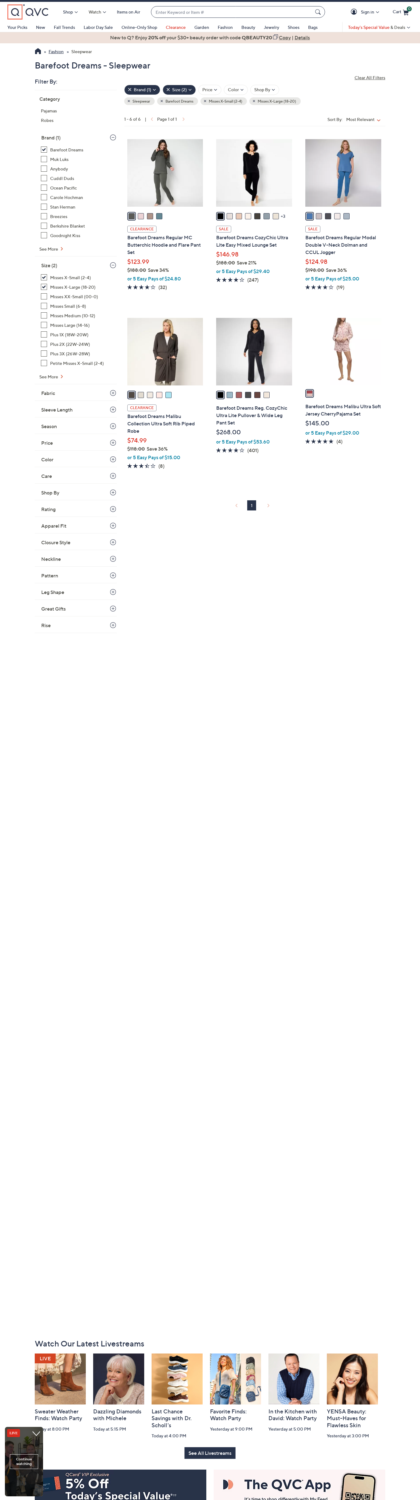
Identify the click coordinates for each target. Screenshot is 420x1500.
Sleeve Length (57, 410)
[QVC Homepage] (38, 52)
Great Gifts (53, 609)
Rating (48, 509)
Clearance (176, 27)
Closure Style (55, 542)
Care (46, 476)
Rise (46, 625)
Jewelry (271, 27)
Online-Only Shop (139, 27)
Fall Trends (64, 27)
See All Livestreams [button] (210, 1453)
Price (47, 443)
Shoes (293, 27)
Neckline (51, 559)
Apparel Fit (53, 526)
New (40, 27)
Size (49, 265)
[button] (355, 12)
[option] (210, 37)
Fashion (225, 27)
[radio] (132, 216)
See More (49, 249)
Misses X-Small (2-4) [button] (225, 101)
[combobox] (231, 12)
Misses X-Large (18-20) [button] (276, 101)
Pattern (49, 575)
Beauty (248, 27)
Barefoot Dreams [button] (179, 101)
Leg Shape (52, 592)
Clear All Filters (370, 77)
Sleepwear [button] (141, 101)
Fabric (48, 393)
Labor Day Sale (98, 27)
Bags (313, 27)
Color (47, 459)
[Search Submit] (319, 12)
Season (49, 426)
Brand (51, 138)
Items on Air (128, 11)
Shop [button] (68, 11)
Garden (201, 27)
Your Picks (17, 27)
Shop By (50, 493)
